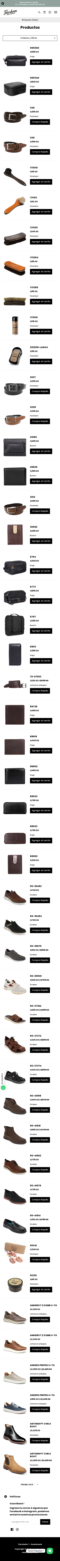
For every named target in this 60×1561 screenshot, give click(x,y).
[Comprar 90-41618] (15, 1133)
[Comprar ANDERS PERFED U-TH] (15, 1373)
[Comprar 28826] (15, 475)
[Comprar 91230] (15, 1283)
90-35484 (36, 916)
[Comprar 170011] (15, 205)
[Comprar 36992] (15, 535)
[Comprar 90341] (15, 1253)
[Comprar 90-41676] (15, 1193)
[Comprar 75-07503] (15, 684)
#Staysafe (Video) (30, 20)
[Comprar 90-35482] (15, 894)
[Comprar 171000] (15, 325)
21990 (33, 437)
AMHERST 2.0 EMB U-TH (43, 1305)
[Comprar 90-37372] (15, 1044)
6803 (33, 646)
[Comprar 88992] (15, 864)
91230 (33, 1275)
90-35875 (35, 946)
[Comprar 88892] (15, 774)
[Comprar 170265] (15, 295)
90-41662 (35, 1155)
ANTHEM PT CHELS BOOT (40, 1425)
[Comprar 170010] (15, 175)
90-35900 (36, 976)
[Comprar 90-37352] (15, 1014)
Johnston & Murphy (38, 685)
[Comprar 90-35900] (15, 984)
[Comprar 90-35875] (15, 954)
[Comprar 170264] (15, 265)
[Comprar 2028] (15, 415)
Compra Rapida (40, 121)
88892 (34, 766)
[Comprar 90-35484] (15, 924)
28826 (33, 467)
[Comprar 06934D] (15, 86)
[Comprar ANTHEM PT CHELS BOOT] (15, 1433)
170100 (34, 227)
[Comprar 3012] (15, 505)
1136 (32, 107)
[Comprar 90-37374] (15, 1074)
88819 (33, 736)
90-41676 (35, 1185)
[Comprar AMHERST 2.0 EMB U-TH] (15, 1313)
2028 (33, 407)
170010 (34, 167)
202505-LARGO (39, 347)
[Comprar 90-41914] (15, 1223)
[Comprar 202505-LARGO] (15, 355)
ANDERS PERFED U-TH (42, 1365)
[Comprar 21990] (15, 445)
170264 (34, 257)
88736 (33, 706)
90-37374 (35, 1065)
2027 (33, 377)
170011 (33, 197)
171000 (34, 317)
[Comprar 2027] (15, 385)
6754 (33, 556)
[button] (2, 3)
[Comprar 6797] (15, 625)
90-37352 (35, 1006)
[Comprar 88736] (15, 714)
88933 (33, 796)
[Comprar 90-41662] (15, 1163)
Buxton (33, 446)
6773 (33, 586)
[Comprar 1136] (15, 116)
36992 (33, 527)
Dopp (32, 56)
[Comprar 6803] (15, 654)
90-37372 (35, 1035)
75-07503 (35, 676)
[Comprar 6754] (15, 565)
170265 (34, 287)
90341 (33, 1245)
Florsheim (34, 116)
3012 (32, 497)
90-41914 (35, 1215)
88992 (34, 856)
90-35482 (36, 886)
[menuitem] (39, 12)
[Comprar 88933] (15, 804)
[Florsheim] (10, 12)
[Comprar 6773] (15, 595)
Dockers (33, 895)
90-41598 (35, 1095)
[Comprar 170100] (15, 235)
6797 (33, 616)
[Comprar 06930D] (15, 56)
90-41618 (35, 1125)
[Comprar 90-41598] (15, 1104)
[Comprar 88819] (15, 744)
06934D (34, 77)
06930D (34, 47)
